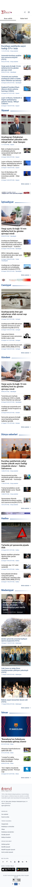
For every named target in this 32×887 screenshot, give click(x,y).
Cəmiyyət (6, 285)
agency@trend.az (5, 805)
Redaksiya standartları (7, 832)
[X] (10, 861)
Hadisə (5, 518)
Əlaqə (3, 829)
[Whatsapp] (3, 861)
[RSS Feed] (26, 861)
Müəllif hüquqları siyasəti (8, 849)
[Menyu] (29, 12)
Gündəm (5, 357)
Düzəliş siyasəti (5, 834)
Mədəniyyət (7, 590)
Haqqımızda (4, 824)
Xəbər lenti (24, 18)
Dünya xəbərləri (9, 434)
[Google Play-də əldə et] (22, 869)
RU (19, 884)
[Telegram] (18, 861)
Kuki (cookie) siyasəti (7, 852)
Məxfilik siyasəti (5, 847)
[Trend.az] (6, 12)
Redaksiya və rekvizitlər (7, 826)
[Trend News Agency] (6, 789)
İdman (4, 712)
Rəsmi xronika (5, 817)
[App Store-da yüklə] (8, 869)
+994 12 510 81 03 (6, 803)
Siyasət (5, 110)
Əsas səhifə (8, 18)
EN (12, 884)
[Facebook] (7, 861)
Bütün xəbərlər (25, 184)
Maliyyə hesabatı (6, 837)
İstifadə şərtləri (5, 844)
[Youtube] (14, 861)
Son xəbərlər (4, 814)
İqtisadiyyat (7, 202)
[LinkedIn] (22, 861)
